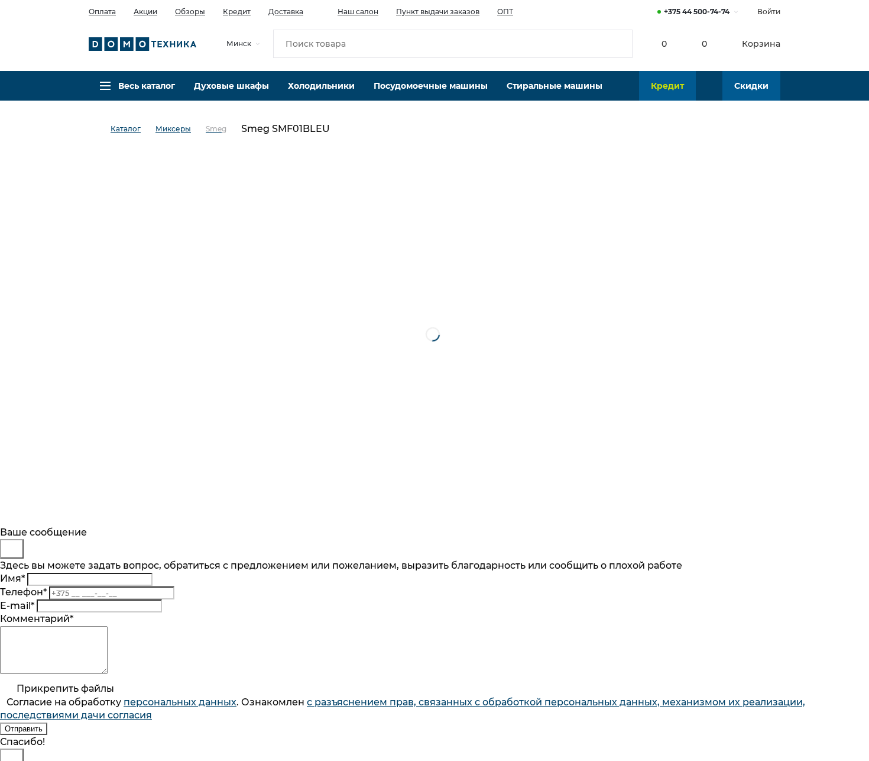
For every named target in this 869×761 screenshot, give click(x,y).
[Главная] (100, 129)
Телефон (23, 592)
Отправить (24, 728)
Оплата (102, 11)
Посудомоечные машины (431, 85)
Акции (145, 11)
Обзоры (190, 11)
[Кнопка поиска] (618, 43)
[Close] (12, 549)
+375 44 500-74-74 (696, 11)
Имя (12, 578)
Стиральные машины (554, 85)
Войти (768, 11)
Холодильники (321, 85)
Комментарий (36, 618)
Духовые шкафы (231, 85)
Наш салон (358, 11)
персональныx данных (180, 702)
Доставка (285, 11)
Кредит (237, 11)
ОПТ (505, 11)
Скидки (751, 85)
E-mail (17, 605)
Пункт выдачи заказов (437, 11)
